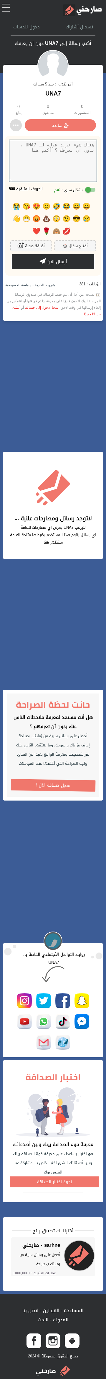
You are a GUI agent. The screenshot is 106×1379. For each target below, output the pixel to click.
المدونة (60, 1319)
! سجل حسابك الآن (53, 785)
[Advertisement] (53, 386)
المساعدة (73, 1310)
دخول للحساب (26, 27)
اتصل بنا (30, 1310)
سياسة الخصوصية (18, 285)
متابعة (57, 125)
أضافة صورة (34, 246)
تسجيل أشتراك (79, 27)
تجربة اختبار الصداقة (54, 1182)
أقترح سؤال (75, 246)
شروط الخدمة (44, 285)
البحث (43, 1319)
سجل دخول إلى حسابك (42, 307)
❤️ (36, 231)
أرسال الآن (56, 262)
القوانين (50, 1310)
